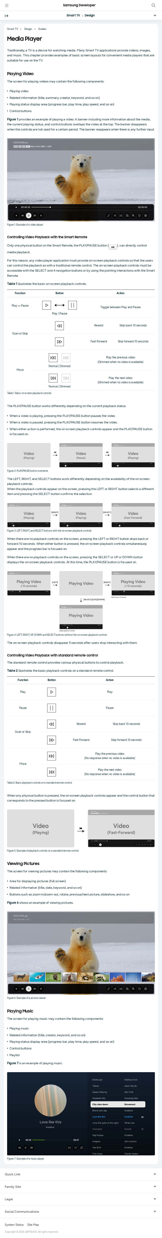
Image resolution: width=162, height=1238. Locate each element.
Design (90, 15)
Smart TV (73, 15)
